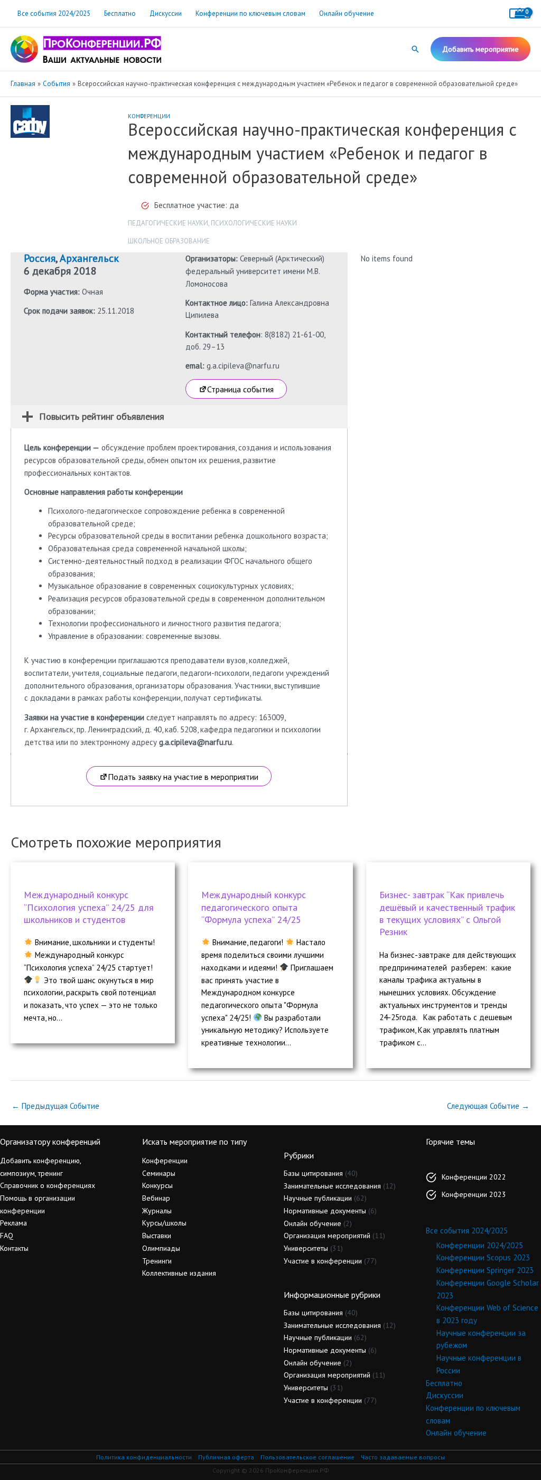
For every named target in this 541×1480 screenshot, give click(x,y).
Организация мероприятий (327, 1235)
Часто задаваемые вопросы (403, 1457)
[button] (415, 49)
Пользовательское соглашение (307, 1457)
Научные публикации (318, 1198)
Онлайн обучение (346, 13)
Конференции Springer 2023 (485, 1270)
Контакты (14, 1248)
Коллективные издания (179, 1273)
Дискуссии (166, 13)
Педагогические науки (168, 223)
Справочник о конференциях (47, 1185)
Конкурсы (157, 1185)
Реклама (13, 1223)
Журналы (157, 1210)
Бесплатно (120, 13)
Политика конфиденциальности (144, 1457)
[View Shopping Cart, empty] (519, 13)
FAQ (6, 1235)
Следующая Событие (488, 1106)
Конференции (149, 116)
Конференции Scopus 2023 (483, 1257)
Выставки (156, 1235)
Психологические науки (254, 223)
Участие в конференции (323, 1261)
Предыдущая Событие (55, 1106)
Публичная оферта (226, 1457)
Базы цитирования (313, 1173)
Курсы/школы (164, 1223)
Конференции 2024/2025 (479, 1245)
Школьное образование (169, 241)
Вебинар (156, 1198)
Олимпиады (161, 1248)
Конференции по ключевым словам (250, 13)
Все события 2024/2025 (53, 13)
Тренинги (157, 1261)
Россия (39, 258)
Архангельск (89, 258)
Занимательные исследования (332, 1186)
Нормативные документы (325, 1210)
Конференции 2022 (474, 1177)
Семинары (158, 1173)
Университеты (306, 1248)
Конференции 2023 (474, 1194)
